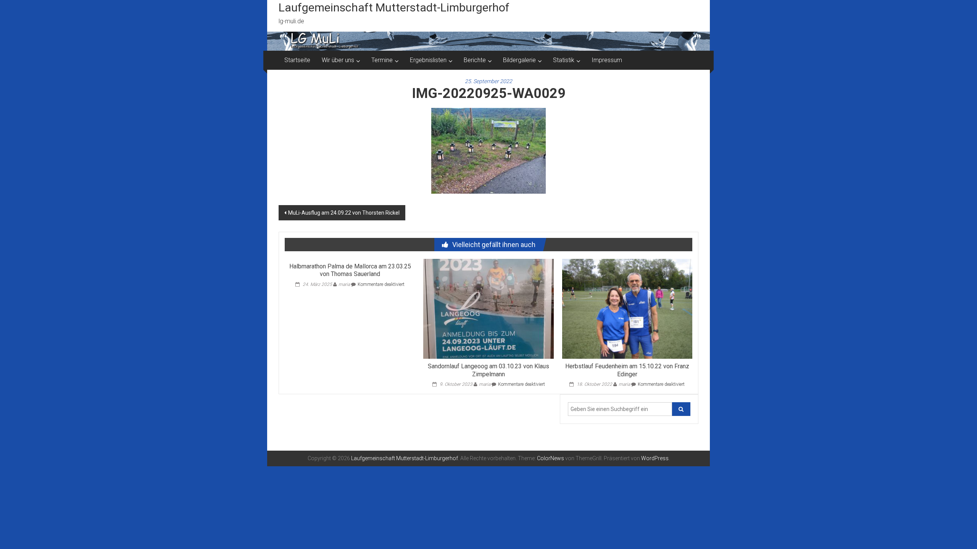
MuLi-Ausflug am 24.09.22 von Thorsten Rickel (344, 213)
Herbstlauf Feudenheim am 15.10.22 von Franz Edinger (627, 370)
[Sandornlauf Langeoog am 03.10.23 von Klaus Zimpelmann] (488, 308)
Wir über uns (338, 60)
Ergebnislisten (428, 60)
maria (344, 284)
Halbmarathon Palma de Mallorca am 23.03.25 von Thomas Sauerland (350, 270)
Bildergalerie (519, 60)
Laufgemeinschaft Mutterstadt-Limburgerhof (394, 7)
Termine (382, 60)
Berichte (475, 60)
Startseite (297, 60)
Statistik (563, 60)
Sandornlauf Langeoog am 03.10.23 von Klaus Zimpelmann (488, 370)
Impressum (607, 60)
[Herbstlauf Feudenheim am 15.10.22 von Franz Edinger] (627, 308)
